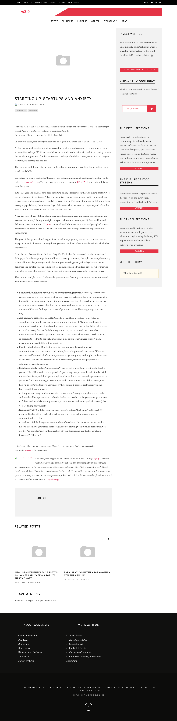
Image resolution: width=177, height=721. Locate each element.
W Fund (62, 3)
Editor (22, 104)
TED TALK (83, 182)
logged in (32, 600)
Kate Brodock (21, 582)
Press (53, 3)
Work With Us (41, 3)
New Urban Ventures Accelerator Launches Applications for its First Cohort (36, 575)
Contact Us (73, 3)
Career (95, 21)
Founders (68, 21)
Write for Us (75, 635)
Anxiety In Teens (29, 182)
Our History (24, 648)
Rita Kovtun (29, 450)
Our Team (23, 640)
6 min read (33, 110)
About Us (28, 3)
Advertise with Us (78, 640)
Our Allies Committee (80, 652)
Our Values (24, 644)
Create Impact (76, 644)
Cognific (47, 224)
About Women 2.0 (27, 635)
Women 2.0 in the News (30, 652)
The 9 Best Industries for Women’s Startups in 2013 (87, 574)
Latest (54, 21)
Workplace (110, 21)
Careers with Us (26, 661)
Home (18, 3)
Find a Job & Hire (78, 648)
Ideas (124, 21)
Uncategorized (21, 110)
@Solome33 (53, 479)
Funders (82, 21)
